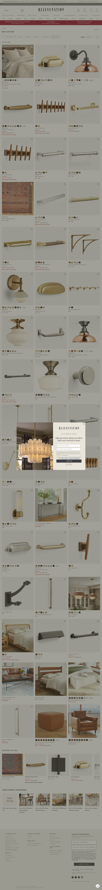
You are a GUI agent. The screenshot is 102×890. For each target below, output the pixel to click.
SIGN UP (68, 461)
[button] (98, 886)
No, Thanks (69, 464)
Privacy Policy (64, 458)
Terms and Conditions (74, 458)
